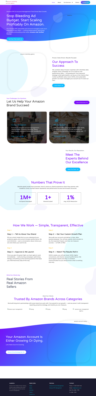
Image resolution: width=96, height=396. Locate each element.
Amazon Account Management (56, 385)
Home (53, 2)
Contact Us (85, 2)
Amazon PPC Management (55, 387)
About (59, 2)
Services (31, 390)
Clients (77, 2)
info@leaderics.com (76, 387)
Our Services (67, 2)
